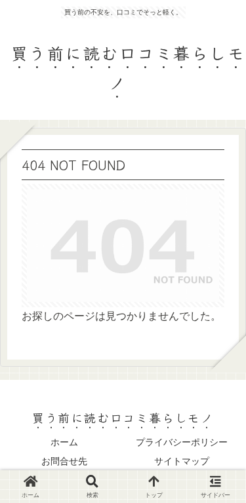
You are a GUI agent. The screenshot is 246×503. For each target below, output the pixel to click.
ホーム (64, 442)
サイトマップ (181, 461)
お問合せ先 (64, 461)
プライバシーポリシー (182, 442)
